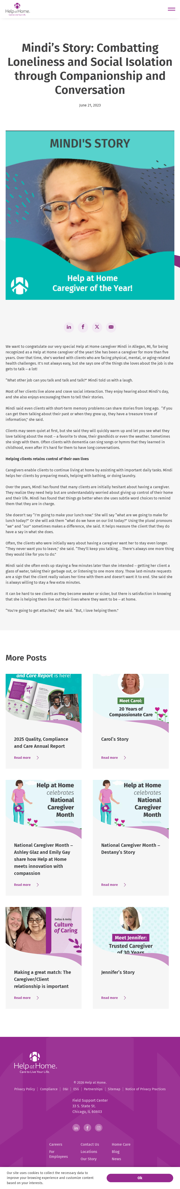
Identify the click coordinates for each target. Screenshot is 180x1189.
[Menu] (171, 9)
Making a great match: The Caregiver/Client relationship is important (42, 979)
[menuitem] (24, 1089)
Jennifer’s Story (118, 972)
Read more (28, 758)
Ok (140, 1178)
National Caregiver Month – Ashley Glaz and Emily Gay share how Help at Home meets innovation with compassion (43, 859)
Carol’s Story (114, 739)
